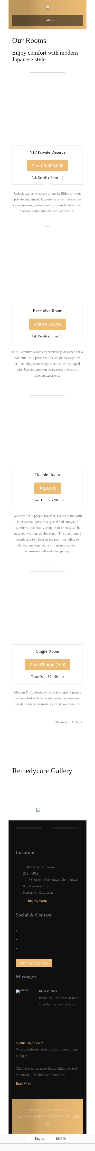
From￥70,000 (48, 324)
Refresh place (48, 991)
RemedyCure (60, 1110)
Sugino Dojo (24, 1116)
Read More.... (25, 1084)
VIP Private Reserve (48, 152)
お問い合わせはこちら (34, 963)
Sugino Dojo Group (29, 1043)
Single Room (47, 651)
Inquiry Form (37, 901)
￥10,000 (48, 488)
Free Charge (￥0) (47, 664)
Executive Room (47, 310)
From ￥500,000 (47, 165)
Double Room (47, 474)
